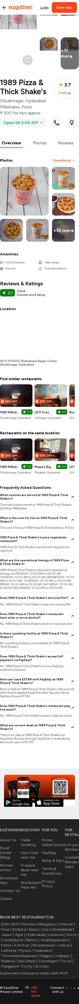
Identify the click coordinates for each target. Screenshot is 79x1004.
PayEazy (49, 852)
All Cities (41, 966)
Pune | (6, 929)
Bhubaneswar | (45, 945)
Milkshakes (10, 106)
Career (6, 898)
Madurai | (9, 961)
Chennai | (67, 924)
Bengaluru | (48, 924)
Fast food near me (29, 855)
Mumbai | (30, 924)
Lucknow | (57, 934)
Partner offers (6, 867)
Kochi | (73, 934)
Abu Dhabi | (28, 961)
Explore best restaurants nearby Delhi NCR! (34, 973)
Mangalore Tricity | (17, 966)
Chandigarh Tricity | (56, 961)
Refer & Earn (53, 860)
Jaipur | (7, 934)
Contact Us (10, 890)
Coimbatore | (13, 940)
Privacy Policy (48, 883)
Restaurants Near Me (31, 885)
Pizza (26, 106)
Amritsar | (23, 945)
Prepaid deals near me (30, 870)
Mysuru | (26, 950)
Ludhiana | (9, 950)
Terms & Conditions (52, 871)
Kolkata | (20, 929)
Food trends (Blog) (6, 853)
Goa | (46, 929)
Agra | (20, 934)
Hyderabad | (36, 934)
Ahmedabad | (63, 929)
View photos (62, 160)
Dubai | (34, 929)
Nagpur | (47, 955)
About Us (8, 840)
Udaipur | (64, 955)
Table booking (28, 842)
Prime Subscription (53, 842)
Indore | (65, 945)
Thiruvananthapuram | (20, 955)
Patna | (7, 945)
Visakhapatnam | (55, 940)
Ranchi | (32, 940)
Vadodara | (43, 950)
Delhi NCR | (11, 924)
